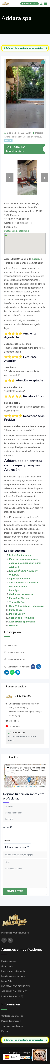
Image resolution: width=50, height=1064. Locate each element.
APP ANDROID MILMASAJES (14, 991)
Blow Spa (14, 590)
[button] (29, 780)
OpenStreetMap (30, 786)
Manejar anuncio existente (13, 976)
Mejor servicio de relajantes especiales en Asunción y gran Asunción (25, 563)
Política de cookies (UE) (12, 996)
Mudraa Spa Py (17, 614)
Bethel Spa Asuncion (20, 555)
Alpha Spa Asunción (19, 578)
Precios (4, 1031)
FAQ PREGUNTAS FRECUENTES (15, 986)
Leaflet (18, 786)
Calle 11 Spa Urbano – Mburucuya (26, 606)
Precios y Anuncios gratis (13, 971)
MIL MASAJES (22, 696)
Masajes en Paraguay (32, 137)
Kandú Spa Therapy (19, 598)
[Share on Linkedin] (6, 672)
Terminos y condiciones (12, 1026)
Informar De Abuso (16, 659)
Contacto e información (12, 1016)
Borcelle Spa (15, 610)
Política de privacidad (11, 1021)
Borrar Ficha (6, 981)
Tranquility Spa (17, 602)
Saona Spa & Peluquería (21, 617)
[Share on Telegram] (17, 672)
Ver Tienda (14, 721)
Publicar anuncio (8, 961)
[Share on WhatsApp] (12, 672)
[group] (25, 48)
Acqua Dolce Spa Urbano (22, 621)
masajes (36, 259)
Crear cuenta (7, 966)
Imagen (6, 840)
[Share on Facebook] (33, 666)
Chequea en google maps (16, 231)
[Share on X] (38, 666)
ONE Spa (13, 625)
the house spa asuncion (21, 594)
